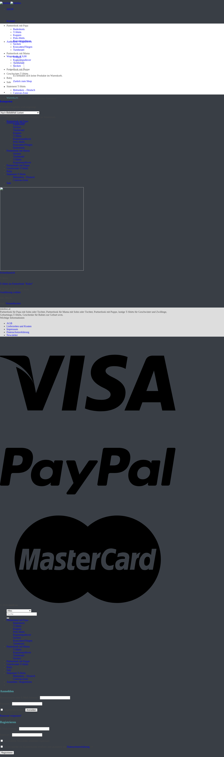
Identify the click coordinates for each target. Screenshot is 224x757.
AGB (9, 323)
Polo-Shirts (19, 38)
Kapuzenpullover (22, 41)
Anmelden (31, 710)
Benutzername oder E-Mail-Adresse (19, 697)
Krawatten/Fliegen (22, 46)
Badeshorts (19, 29)
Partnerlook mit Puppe (18, 165)
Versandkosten (13, 303)
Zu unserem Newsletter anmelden (26, 741)
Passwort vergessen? (10, 715)
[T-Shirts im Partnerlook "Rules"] (42, 269)
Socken (17, 44)
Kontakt (11, 21)
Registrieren (7, 752)
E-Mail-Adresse (9, 728)
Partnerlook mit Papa (17, 25)
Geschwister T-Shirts (17, 73)
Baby (9, 78)
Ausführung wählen (10, 292)
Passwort (5, 703)
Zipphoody (19, 124)
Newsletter (12, 335)
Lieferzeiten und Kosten (19, 326)
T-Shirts (17, 32)
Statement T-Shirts (16, 86)
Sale (9, 82)
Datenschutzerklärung (18, 332)
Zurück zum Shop (22, 81)
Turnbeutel (18, 49)
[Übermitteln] (8, 618)
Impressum (12, 329)
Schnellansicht (7, 272)
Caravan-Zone (20, 93)
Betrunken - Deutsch (24, 177)
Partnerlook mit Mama (18, 53)
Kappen (17, 35)
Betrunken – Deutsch (24, 90)
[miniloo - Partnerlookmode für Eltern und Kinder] (10, 3)
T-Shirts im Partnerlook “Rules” (16, 283)
